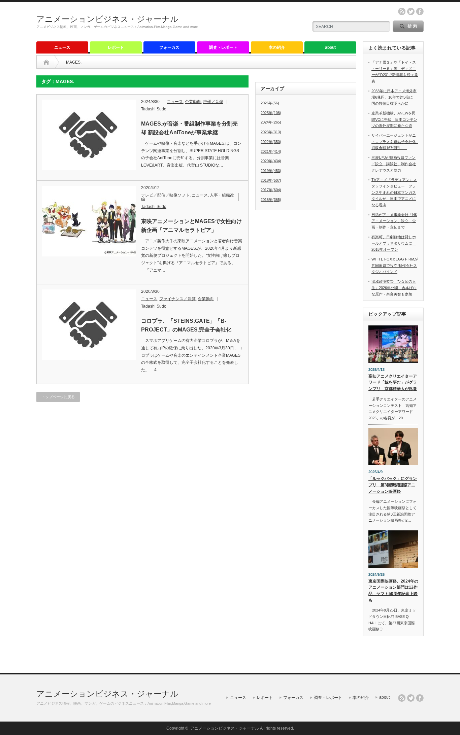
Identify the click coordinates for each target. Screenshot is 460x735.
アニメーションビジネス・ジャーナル (107, 19)
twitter (411, 11)
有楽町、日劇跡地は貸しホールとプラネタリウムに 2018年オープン (393, 243)
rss (401, 11)
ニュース (62, 47)
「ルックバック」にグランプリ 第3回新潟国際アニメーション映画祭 (392, 484)
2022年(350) (271, 142)
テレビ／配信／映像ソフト (165, 195)
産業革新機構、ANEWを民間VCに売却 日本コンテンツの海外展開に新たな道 (394, 119)
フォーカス (169, 47)
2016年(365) (271, 200)
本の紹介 (277, 47)
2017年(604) (271, 190)
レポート (116, 47)
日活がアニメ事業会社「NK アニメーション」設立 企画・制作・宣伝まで (394, 221)
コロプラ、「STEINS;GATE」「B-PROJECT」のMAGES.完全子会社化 (186, 325)
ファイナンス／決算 (177, 298)
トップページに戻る (58, 397)
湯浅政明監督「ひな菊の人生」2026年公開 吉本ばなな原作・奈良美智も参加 (394, 287)
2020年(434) (271, 161)
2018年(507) (271, 180)
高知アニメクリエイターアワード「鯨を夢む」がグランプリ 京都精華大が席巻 (392, 382)
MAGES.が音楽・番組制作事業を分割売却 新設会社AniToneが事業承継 (189, 128)
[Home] (46, 62)
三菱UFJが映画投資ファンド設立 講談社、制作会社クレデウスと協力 (393, 163)
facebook (420, 11)
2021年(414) (271, 151)
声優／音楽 (213, 101)
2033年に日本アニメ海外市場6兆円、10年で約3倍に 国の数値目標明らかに (394, 97)
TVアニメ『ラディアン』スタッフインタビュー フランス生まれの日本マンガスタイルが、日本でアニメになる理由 (394, 192)
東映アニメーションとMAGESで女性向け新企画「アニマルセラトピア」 (191, 225)
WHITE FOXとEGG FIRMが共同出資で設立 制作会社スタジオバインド (394, 265)
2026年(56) (270, 103)
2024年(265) (271, 122)
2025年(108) (271, 113)
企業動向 (193, 101)
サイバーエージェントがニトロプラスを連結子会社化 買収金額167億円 (395, 141)
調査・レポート (223, 47)
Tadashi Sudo (153, 109)
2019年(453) (271, 171)
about (330, 47)
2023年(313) (271, 132)
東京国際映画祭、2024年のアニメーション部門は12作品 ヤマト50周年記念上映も (393, 590)
